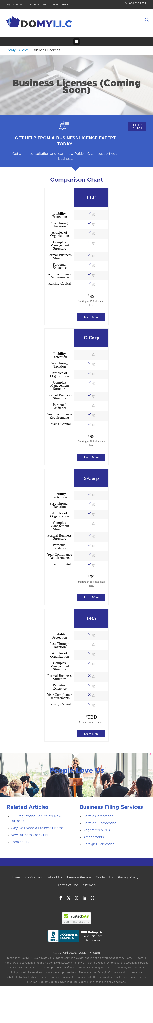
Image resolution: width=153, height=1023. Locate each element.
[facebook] (61, 898)
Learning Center (37, 4)
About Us (55, 877)
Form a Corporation (98, 816)
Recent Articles (61, 4)
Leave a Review (79, 877)
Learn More (91, 317)
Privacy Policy (128, 877)
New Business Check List (29, 835)
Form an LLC (20, 842)
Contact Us (104, 877)
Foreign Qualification (98, 844)
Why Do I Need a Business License (37, 828)
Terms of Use (68, 885)
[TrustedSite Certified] (76, 918)
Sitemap (89, 885)
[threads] (92, 898)
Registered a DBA (97, 830)
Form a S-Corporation (99, 823)
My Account (14, 4)
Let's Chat (138, 126)
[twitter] (69, 898)
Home (15, 877)
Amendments (93, 837)
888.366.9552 (137, 3)
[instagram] (76, 898)
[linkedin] (84, 898)
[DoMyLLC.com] (40, 23)
